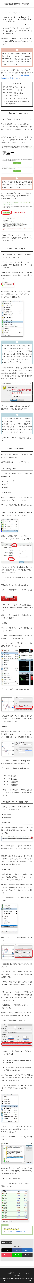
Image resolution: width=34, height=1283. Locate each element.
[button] (27, 1255)
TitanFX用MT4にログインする (13, 90)
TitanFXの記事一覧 (9, 1273)
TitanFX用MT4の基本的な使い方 (14, 93)
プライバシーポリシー (25, 1273)
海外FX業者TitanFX (7, 1242)
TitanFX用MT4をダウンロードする (14, 87)
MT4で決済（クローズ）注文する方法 (17, 98)
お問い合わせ (17, 1275)
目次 (14, 83)
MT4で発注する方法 (12, 95)
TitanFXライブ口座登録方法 (16, 1231)
